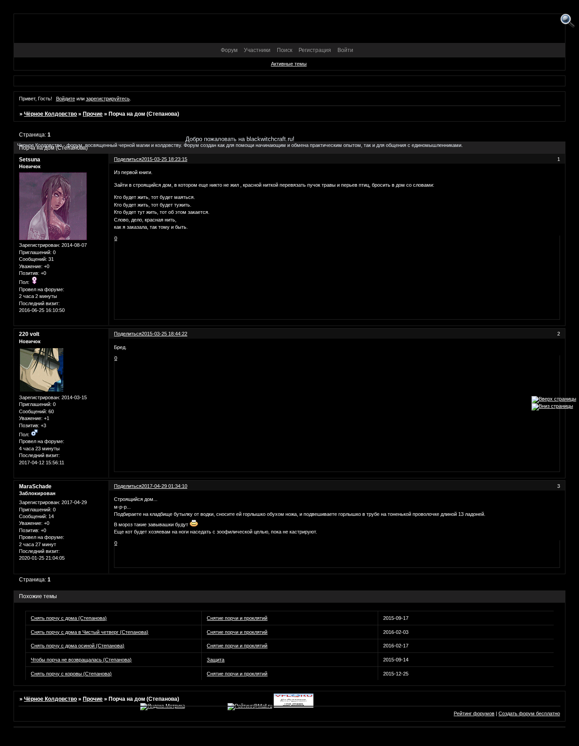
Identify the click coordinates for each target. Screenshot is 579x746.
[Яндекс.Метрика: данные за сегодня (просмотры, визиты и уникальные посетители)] (162, 706)
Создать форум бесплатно (529, 713)
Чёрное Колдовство (50, 114)
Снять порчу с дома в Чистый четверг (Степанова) (89, 632)
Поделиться (128, 333)
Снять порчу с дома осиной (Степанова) (77, 645)
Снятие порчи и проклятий (237, 618)
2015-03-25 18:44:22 (164, 333)
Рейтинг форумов (474, 713)
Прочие (93, 114)
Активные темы (289, 63)
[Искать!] (567, 21)
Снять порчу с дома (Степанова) (69, 618)
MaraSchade (35, 486)
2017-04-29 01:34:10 (164, 486)
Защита (215, 659)
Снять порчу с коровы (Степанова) (71, 673)
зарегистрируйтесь (108, 98)
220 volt (29, 334)
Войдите (65, 98)
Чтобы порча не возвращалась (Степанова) (81, 659)
